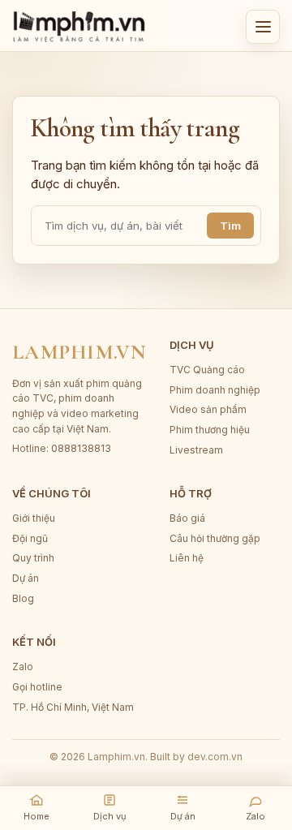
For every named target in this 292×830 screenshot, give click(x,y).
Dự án (25, 578)
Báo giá (187, 518)
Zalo (22, 666)
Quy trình (33, 558)
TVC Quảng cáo (207, 369)
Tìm (230, 225)
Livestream (196, 450)
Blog (23, 598)
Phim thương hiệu (210, 430)
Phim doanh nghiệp (215, 390)
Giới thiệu (33, 518)
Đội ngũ (30, 538)
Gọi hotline (37, 687)
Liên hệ (187, 558)
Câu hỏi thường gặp (215, 538)
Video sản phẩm (208, 409)
